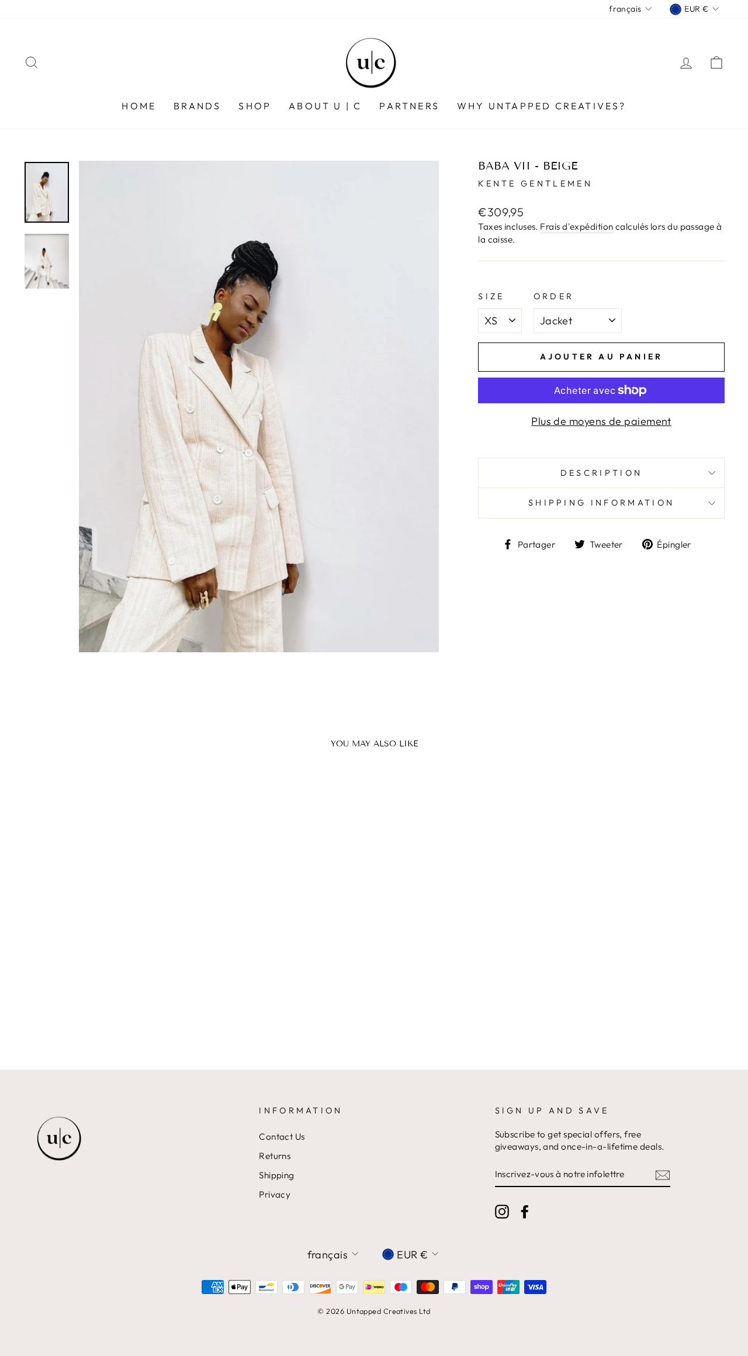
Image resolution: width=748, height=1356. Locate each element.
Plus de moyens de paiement (601, 421)
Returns (274, 1155)
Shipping (277, 1175)
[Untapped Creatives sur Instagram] (502, 1212)
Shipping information (601, 502)
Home (139, 106)
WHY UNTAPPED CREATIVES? (541, 106)
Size (491, 296)
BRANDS (197, 106)
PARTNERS (409, 106)
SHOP (254, 106)
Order (554, 296)
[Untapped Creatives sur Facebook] (525, 1212)
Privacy (274, 1194)
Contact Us (282, 1136)
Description (601, 473)
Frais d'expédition (576, 226)
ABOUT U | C (325, 106)
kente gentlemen (535, 183)
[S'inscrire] (662, 1174)
